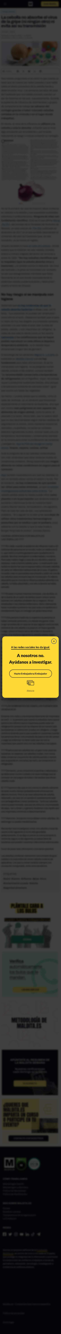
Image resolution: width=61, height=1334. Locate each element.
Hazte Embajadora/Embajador (30, 673)
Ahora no (30, 690)
